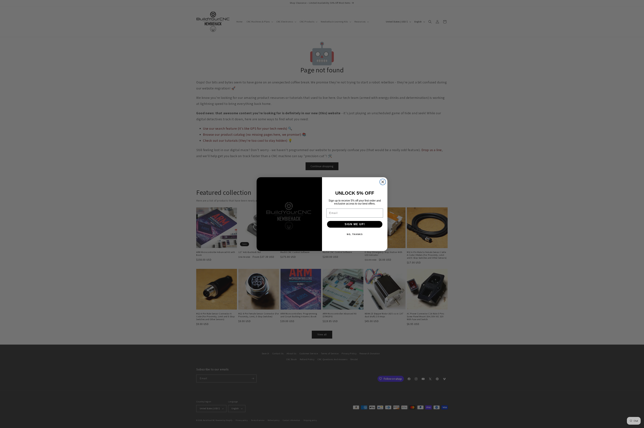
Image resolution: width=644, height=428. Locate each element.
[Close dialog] (383, 182)
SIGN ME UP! (355, 224)
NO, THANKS (355, 234)
